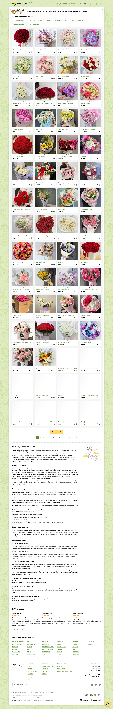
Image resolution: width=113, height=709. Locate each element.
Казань (29, 651)
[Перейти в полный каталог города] (19, 3)
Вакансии (60, 666)
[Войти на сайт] (99, 3)
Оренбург (60, 642)
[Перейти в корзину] (96, 3)
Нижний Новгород (47, 649)
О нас (29, 666)
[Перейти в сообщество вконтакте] (92, 684)
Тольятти (75, 642)
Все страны (91, 644)
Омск (43, 654)
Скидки (44, 673)
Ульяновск (75, 646)
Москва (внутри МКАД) (18, 642)
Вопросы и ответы (47, 666)
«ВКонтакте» (16, 573)
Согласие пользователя (46, 692)
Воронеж (29, 642)
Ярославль (75, 654)
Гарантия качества (33, 671)
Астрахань (15, 646)
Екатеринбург (31, 644)
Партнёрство (61, 669)
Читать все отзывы (17, 629)
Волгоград (15, 654)
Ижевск (29, 646)
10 (66, 438)
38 (76, 438)
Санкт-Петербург (17, 644)
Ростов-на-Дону (61, 646)
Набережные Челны (48, 646)
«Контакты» (15, 558)
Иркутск (29, 649)
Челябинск (75, 651)
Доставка (45, 669)
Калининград (31, 654)
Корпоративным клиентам (64, 671)
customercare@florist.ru (29, 556)
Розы (29, 679)
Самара (59, 649)
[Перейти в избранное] (93, 3)
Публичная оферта (32, 692)
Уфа (73, 649)
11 (69, 438)
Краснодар (45, 642)
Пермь (59, 644)
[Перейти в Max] (99, 684)
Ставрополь (60, 654)
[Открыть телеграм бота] (95, 684)
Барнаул (14, 649)
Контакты (30, 669)
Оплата (44, 671)
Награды (30, 673)
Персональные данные (19, 692)
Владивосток (16, 651)
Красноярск (45, 644)
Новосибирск (46, 651)
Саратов (59, 651)
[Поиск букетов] (89, 3)
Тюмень (74, 644)
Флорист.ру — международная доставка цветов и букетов (36, 700)
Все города (91, 642)
